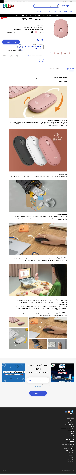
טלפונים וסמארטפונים (69, 448)
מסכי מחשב (71, 454)
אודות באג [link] (71, 417)
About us (5, 1)
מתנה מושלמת (57, 12)
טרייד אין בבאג (71, 461)
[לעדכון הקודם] (75, 16)
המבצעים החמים (70, 443)
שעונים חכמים (71, 452)
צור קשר (72, 435)
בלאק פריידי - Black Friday (68, 444)
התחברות (72, 1)
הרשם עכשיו (38, 393)
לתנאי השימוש (38, 386)
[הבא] (50, 53)
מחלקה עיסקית (70, 419)
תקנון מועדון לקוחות (69, 424)
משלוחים (72, 431)
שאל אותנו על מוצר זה (36, 60)
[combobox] (46, 6)
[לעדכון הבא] (0, 16)
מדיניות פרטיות (70, 422)
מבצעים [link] (72, 441)
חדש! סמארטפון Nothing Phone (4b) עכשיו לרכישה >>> (38, 16)
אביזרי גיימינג (71, 456)
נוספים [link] (72, 457)
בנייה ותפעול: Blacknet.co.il (68, 470)
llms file (4, 470)
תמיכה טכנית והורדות (24, 1)
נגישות (72, 426)
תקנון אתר (71, 420)
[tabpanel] (61, 29)
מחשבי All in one (70, 450)
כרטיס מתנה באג (70, 459)
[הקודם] (72, 53)
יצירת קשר (47, 12)
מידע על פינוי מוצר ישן (69, 439)
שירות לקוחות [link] (71, 430)
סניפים (39, 12)
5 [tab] (63, 49)
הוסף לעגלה (10, 42)
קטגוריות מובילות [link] (70, 446)
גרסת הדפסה (38, 61)
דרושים (10, 1)
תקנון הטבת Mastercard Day (67, 428)
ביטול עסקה (15, 1)
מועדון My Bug (68, 12)
